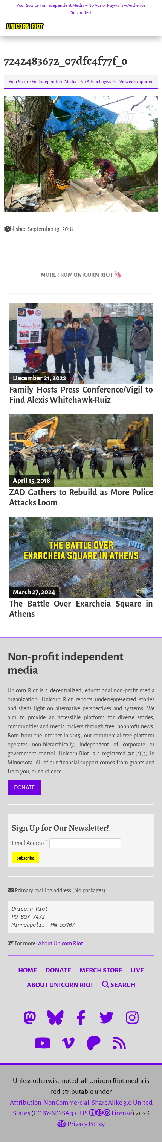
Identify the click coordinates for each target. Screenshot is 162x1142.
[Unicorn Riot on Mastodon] (30, 1017)
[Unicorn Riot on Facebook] (81, 1017)
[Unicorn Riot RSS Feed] (119, 1043)
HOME (27, 970)
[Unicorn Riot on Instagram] (132, 1017)
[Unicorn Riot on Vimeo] (68, 1043)
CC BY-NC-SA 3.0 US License (83, 1113)
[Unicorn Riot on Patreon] (94, 1043)
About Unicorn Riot (60, 943)
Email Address (30, 843)
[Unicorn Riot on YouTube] (42, 1043)
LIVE (137, 970)
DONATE (24, 787)
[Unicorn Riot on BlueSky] (55, 1017)
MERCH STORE (100, 970)
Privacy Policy (85, 1124)
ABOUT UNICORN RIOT (60, 985)
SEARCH (122, 985)
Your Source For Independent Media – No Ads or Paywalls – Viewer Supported (81, 81)
